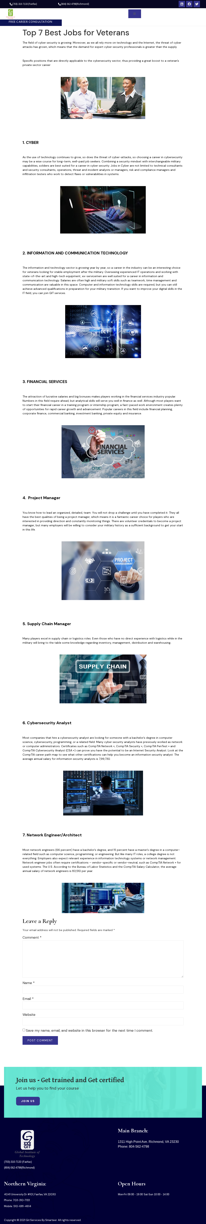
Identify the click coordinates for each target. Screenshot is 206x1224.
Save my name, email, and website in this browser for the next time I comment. (89, 1030)
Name (29, 983)
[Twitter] (197, 4)
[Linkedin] (182, 4)
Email (28, 999)
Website (29, 1014)
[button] (29, 22)
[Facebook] (189, 4)
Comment (32, 937)
